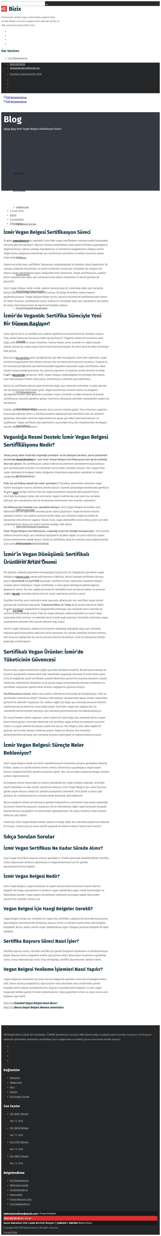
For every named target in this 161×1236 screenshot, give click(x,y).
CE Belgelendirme (19, 1190)
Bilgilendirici (16, 223)
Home (7, 128)
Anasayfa (15, 1077)
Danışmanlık (16, 1194)
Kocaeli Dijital (10, 1232)
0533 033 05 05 (12, 1218)
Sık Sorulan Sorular (19, 1096)
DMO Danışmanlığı (19, 1185)
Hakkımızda (16, 1082)
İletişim (13, 1092)
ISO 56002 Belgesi (19, 1128)
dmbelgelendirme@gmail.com (20, 1213)
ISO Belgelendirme (19, 1180)
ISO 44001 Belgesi (19, 1156)
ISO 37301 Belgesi (19, 1142)
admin (13, 215)
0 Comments (17, 219)
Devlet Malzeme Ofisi (21, 1199)
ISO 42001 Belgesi (19, 1114)
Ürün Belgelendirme (17, 58)
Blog (13, 128)
